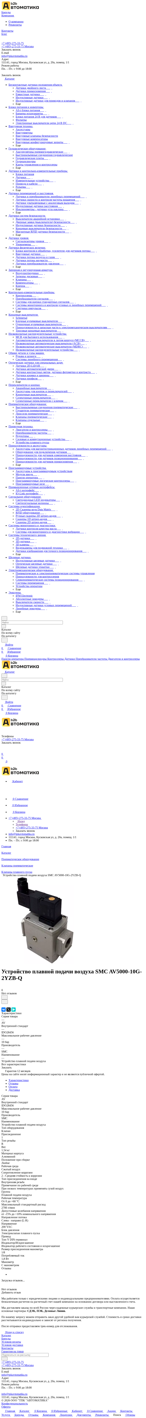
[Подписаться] (4, 1359)
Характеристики (19, 1080)
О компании (16, 21)
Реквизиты (15, 24)
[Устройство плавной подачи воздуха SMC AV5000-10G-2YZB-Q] (45, 962)
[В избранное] (4, 997)
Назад (21, 821)
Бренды (6, 1338)
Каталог (6, 1335)
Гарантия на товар (12, 1351)
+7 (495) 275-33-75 (12, 43)
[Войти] (3, 750)
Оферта (6, 1406)
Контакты (7, 1348)
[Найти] (4, 640)
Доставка (14, 1089)
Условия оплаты (11, 1341)
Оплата (13, 1086)
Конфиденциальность (14, 1403)
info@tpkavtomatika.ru (14, 55)
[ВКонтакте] (3, 1009)
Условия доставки (12, 1344)
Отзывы (13, 1083)
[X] (8, 1009)
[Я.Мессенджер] (13, 1009)
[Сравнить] (4, 1001)
